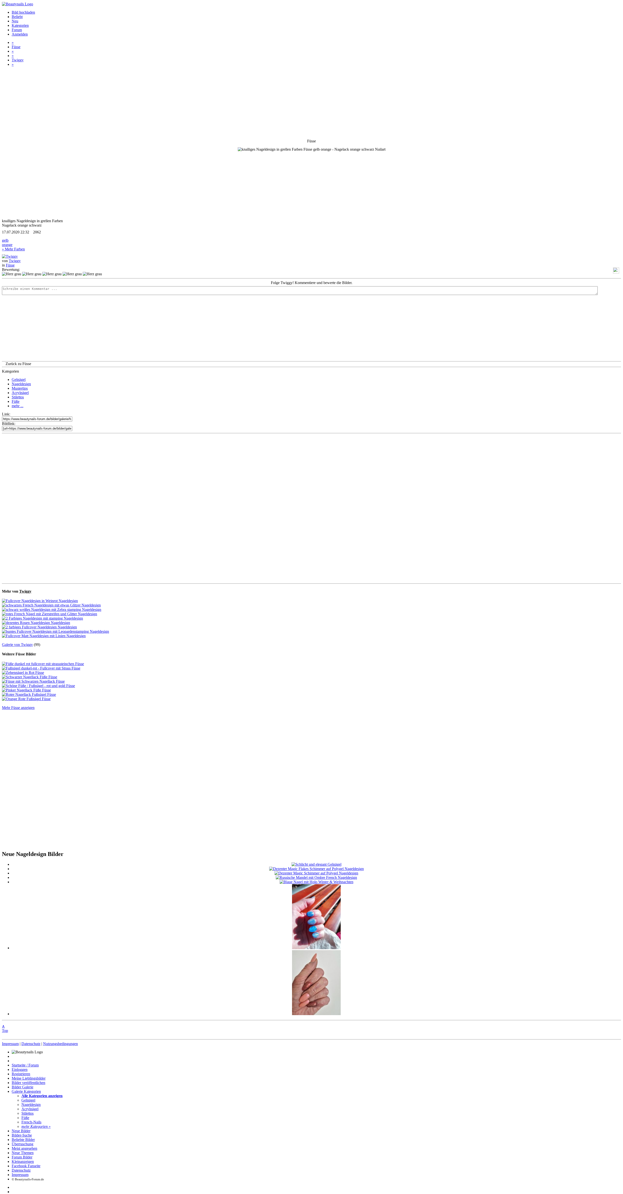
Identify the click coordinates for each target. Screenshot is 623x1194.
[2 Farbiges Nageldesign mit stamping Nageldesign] (42, 618)
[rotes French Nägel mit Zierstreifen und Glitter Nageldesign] (49, 614)
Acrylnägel (20, 393)
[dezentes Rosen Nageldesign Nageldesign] (36, 623)
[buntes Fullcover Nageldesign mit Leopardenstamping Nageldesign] (55, 631)
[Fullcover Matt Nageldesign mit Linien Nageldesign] (44, 636)
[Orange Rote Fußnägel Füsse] (26, 699)
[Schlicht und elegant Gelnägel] (316, 864)
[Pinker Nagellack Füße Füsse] (26, 690)
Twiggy (18, 60)
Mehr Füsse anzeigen (18, 708)
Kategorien (20, 25)
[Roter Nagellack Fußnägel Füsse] (29, 694)
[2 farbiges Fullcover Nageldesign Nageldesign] (39, 627)
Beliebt (17, 17)
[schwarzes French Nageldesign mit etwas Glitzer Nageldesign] (51, 605)
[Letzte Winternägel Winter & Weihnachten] (316, 948)
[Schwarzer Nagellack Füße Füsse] (29, 677)
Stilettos (18, 397)
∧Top (5, 1028)
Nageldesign (21, 384)
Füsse (16, 47)
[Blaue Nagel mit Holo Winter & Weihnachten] (316, 882)
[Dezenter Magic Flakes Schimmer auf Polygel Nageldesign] (316, 869)
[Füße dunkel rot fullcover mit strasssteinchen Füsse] (43, 664)
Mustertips (20, 388)
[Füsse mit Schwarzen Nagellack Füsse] (33, 681)
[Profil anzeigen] (10, 256)
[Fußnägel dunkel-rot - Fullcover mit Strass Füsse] (41, 668)
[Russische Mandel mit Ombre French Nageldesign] (316, 877)
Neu (15, 21)
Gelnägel (19, 379)
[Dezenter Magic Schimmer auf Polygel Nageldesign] (316, 873)
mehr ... (17, 406)
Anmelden (20, 34)
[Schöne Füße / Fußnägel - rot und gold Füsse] (38, 686)
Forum (17, 30)
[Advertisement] (311, 508)
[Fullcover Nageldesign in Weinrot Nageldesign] (40, 601)
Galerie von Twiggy (17, 645)
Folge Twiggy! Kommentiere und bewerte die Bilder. (311, 283)
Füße (15, 401)
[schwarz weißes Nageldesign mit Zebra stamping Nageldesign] (51, 609)
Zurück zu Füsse (18, 364)
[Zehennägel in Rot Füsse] (23, 672)
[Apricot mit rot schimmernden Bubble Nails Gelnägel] (316, 1014)
